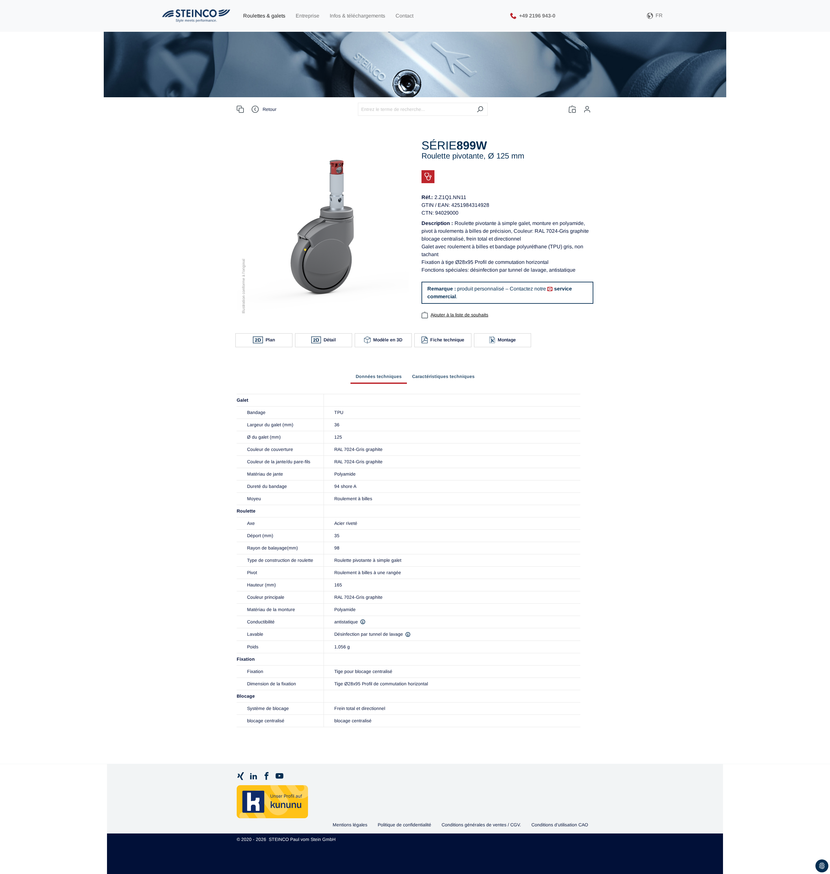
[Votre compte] (587, 109)
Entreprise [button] (307, 15)
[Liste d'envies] (572, 109)
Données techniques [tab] (379, 376)
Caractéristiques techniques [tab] (443, 376)
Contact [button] (404, 15)
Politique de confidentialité (404, 824)
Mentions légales (350, 824)
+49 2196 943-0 (537, 15)
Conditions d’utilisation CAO (559, 824)
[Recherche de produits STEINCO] (196, 16)
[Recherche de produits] (240, 109)
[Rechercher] (480, 109)
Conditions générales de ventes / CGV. (481, 824)
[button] (655, 16)
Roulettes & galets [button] (264, 15)
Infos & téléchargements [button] (357, 15)
